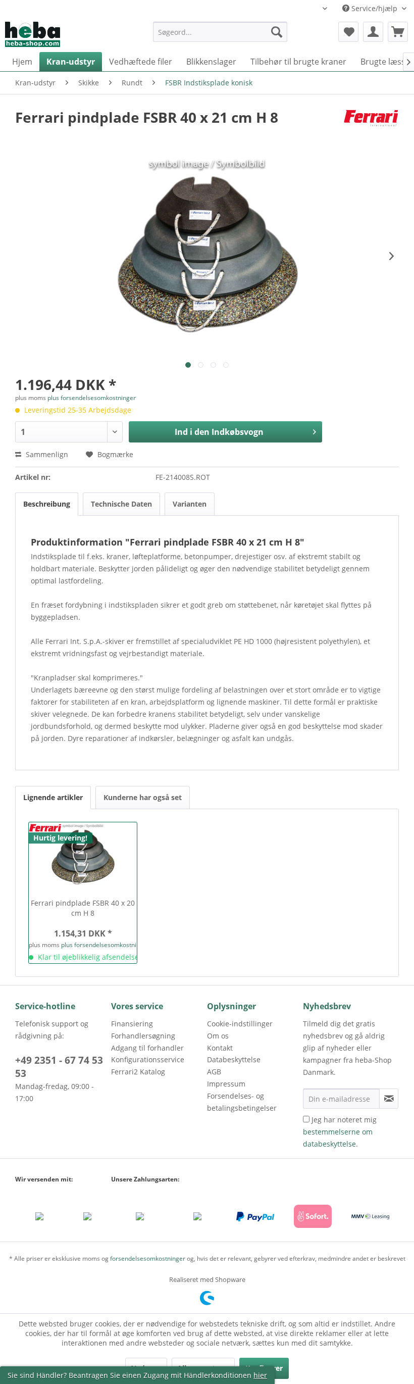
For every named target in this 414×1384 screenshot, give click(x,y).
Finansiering (132, 1023)
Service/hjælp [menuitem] (374, 8)
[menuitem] (220, 37)
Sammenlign (46, 454)
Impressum (226, 1084)
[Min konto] (373, 32)
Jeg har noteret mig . (340, 1132)
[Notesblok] (348, 32)
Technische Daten (121, 504)
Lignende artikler (53, 797)
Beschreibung (46, 504)
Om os (218, 1036)
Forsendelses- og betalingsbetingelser (242, 1102)
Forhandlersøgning (143, 1036)
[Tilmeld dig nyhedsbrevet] (388, 1099)
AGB (214, 1071)
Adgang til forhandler (147, 1048)
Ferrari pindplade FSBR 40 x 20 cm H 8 (83, 908)
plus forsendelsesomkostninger (91, 397)
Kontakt (220, 1048)
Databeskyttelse (234, 1059)
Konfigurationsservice (147, 1059)
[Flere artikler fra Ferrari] (371, 127)
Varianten (189, 504)
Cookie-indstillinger (240, 1023)
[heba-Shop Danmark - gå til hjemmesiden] (32, 34)
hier (260, 1375)
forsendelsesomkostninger (147, 1258)
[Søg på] (276, 32)
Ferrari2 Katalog (138, 1071)
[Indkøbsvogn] (398, 32)
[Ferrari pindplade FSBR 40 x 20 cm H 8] (83, 857)
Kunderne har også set (143, 797)
